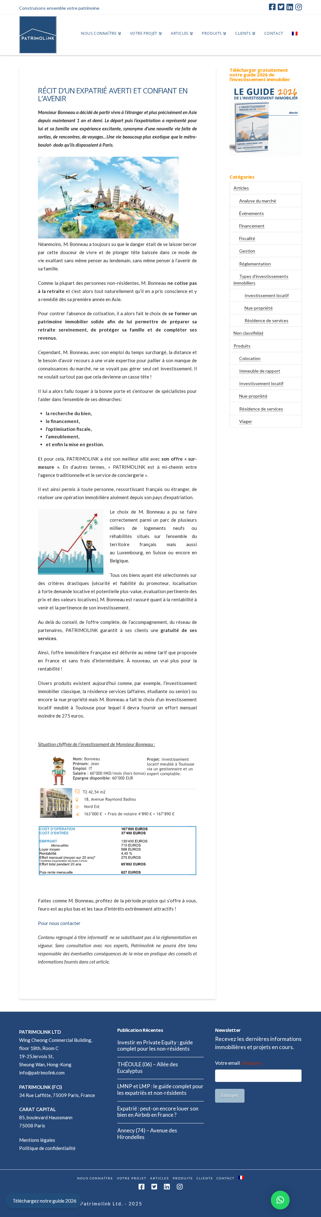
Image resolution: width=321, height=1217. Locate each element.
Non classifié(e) (248, 333)
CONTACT (225, 1178)
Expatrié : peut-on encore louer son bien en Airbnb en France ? (157, 1111)
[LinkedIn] (290, 7)
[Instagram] (298, 7)
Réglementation (255, 263)
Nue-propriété (259, 308)
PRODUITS (183, 1178)
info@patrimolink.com (42, 1072)
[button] (280, 1200)
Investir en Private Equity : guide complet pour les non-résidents (155, 1045)
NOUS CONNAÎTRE (95, 1178)
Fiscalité (247, 238)
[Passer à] (294, 34)
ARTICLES (159, 1178)
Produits (242, 345)
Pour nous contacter (59, 923)
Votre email (238, 1063)
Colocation (249, 358)
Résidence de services (266, 320)
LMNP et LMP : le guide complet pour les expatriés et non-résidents (160, 1089)
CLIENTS (205, 1178)
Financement (252, 225)
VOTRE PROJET (131, 1178)
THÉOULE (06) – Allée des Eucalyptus (147, 1067)
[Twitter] (281, 7)
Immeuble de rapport (259, 370)
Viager (245, 421)
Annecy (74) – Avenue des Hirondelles (147, 1133)
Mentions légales (37, 1140)
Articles (241, 188)
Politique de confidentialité (47, 1148)
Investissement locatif (267, 295)
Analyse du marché (257, 200)
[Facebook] (272, 7)
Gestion (247, 250)
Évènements (251, 213)
